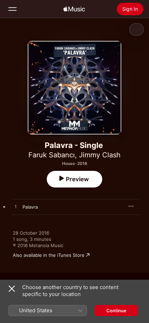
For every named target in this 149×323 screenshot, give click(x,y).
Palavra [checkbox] (30, 207)
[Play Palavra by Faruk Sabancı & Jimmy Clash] (16, 207)
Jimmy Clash (100, 155)
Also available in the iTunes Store (49, 255)
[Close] (12, 289)
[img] (74, 9)
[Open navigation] (12, 9)
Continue (116, 310)
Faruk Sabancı (51, 155)
